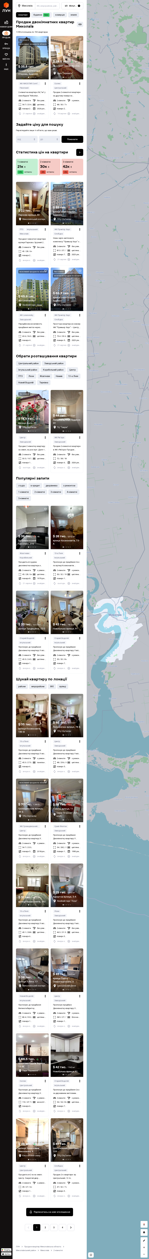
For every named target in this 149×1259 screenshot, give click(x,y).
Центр (22, 437)
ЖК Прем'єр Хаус (62, 229)
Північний (24, 88)
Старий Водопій (27, 638)
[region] (118, 629)
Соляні (57, 83)
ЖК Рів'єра (59, 437)
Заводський (25, 319)
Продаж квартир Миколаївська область (42, 1247)
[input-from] (27, 139)
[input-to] (50, 139)
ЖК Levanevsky (26, 315)
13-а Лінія (58, 553)
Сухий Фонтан (60, 826)
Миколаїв (24, 234)
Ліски (56, 911)
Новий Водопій (26, 996)
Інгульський (32, 229)
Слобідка (58, 234)
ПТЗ (21, 229)
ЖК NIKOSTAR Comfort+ (30, 83)
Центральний (60, 88)
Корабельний (26, 558)
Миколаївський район (26, 1250)
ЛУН (18, 1247)
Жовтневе (24, 553)
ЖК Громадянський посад (30, 826)
